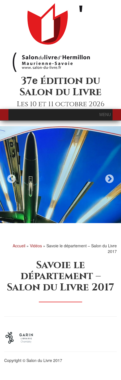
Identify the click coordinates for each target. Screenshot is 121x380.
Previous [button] (11, 179)
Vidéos (36, 245)
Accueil (19, 245)
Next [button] (109, 179)
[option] (60, 174)
